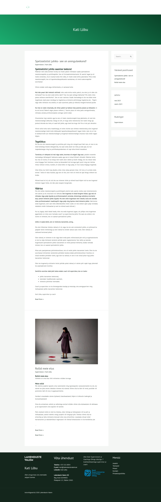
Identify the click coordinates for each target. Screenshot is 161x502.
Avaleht (95, 7)
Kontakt (131, 7)
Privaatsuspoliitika (119, 473)
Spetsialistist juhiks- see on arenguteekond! (60, 61)
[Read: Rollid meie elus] (66, 341)
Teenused (105, 7)
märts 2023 (118, 104)
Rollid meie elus (44, 368)
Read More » (39, 299)
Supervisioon (39, 65)
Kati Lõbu (64, 470)
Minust (116, 7)
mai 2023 (117, 101)
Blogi (123, 7)
